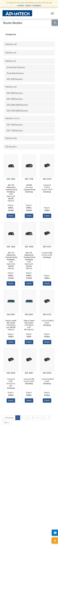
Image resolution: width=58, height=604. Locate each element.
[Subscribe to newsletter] (55, 533)
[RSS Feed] (55, 540)
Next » (7, 422)
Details (11, 216)
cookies (20, 5)
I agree (28, 5)
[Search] (55, 23)
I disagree (36, 5)
